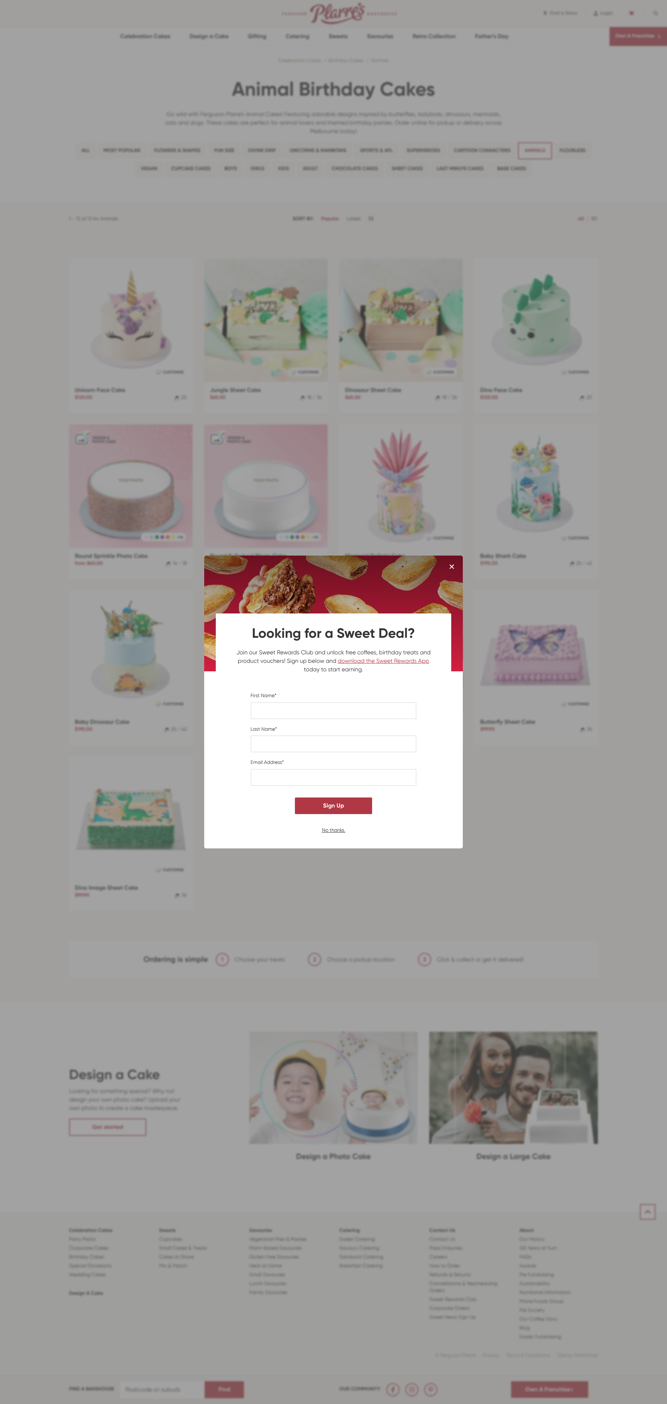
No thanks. (333, 830)
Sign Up (333, 805)
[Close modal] (452, 567)
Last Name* (264, 729)
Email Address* (267, 762)
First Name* (263, 696)
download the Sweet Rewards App (383, 660)
